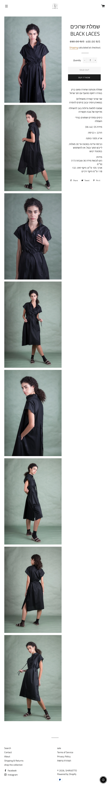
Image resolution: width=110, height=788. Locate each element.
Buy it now (84, 77)
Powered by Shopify (66, 774)
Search (7, 748)
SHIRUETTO (71, 770)
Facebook (12, 770)
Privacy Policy (64, 756)
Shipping (73, 47)
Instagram (12, 774)
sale (59, 748)
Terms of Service (65, 752)
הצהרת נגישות (64, 760)
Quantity (77, 60)
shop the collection (13, 764)
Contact (8, 752)
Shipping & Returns (13, 760)
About (7, 756)
